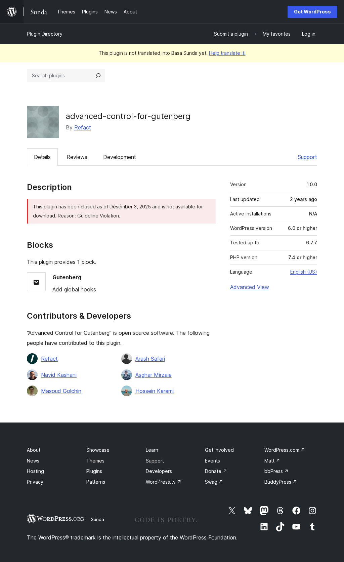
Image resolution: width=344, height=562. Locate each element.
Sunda (97, 519)
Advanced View (249, 287)
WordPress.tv (163, 482)
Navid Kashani (59, 374)
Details (42, 157)
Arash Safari (150, 358)
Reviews (77, 157)
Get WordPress (312, 11)
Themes (95, 461)
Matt (272, 461)
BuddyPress (280, 482)
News (33, 461)
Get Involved (219, 450)
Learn (152, 450)
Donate (216, 471)
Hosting (35, 471)
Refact (82, 127)
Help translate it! (227, 53)
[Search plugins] (98, 75)
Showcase (98, 450)
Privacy (35, 482)
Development (119, 157)
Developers (159, 471)
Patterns (95, 482)
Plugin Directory (44, 34)
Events (212, 461)
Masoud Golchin (61, 391)
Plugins (94, 471)
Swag (214, 482)
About (33, 450)
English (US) (303, 272)
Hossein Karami (154, 391)
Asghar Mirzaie (153, 374)
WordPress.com (284, 450)
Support (307, 157)
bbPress (276, 471)
